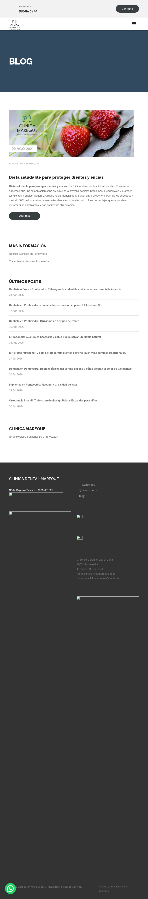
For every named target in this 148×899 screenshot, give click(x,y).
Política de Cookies (70, 886)
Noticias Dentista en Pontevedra (28, 253)
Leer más (23, 217)
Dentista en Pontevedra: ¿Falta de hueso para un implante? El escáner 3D (55, 305)
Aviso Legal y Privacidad (45, 886)
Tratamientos (87, 484)
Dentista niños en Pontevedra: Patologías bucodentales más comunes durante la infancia (65, 289)
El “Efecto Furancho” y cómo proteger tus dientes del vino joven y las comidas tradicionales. (67, 352)
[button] (10, 888)
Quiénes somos (88, 490)
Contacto (127, 8)
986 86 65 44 (28, 11)
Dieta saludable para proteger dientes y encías (56, 177)
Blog (81, 496)
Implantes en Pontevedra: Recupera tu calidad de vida (43, 384)
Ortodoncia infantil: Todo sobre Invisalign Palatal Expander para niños (53, 400)
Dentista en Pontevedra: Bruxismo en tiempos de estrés (44, 320)
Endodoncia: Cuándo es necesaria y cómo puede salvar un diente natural (55, 336)
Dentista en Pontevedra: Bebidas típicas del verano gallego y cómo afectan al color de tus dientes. (70, 368)
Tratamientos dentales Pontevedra (29, 261)
